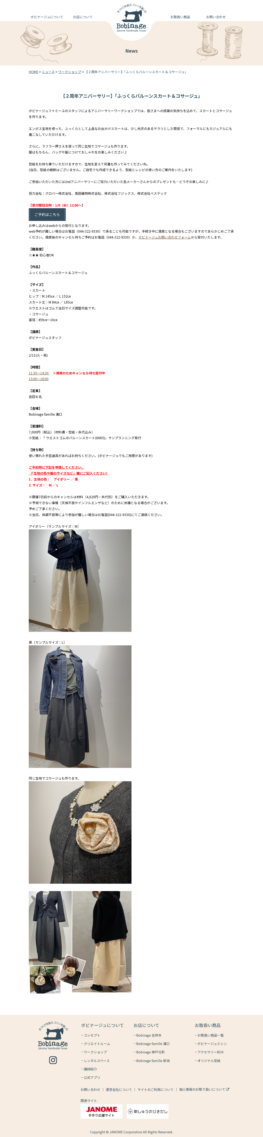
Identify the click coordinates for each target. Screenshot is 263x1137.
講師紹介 (90, 1069)
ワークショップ (95, 1051)
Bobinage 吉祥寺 (148, 1035)
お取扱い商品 (180, 16)
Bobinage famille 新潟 (153, 1060)
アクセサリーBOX (210, 1051)
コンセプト (92, 1035)
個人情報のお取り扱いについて (202, 1089)
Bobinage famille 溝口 (153, 1043)
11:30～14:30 (38, 373)
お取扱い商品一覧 (210, 1035)
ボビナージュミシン (212, 1043)
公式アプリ (92, 1077)
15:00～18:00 (38, 378)
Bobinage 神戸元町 (150, 1051)
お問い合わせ (216, 16)
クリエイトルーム (97, 1043)
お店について (83, 16)
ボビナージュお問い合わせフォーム (164, 237)
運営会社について (119, 1089)
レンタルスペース (97, 1060)
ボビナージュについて (47, 16)
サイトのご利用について (155, 1089)
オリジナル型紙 (208, 1060)
